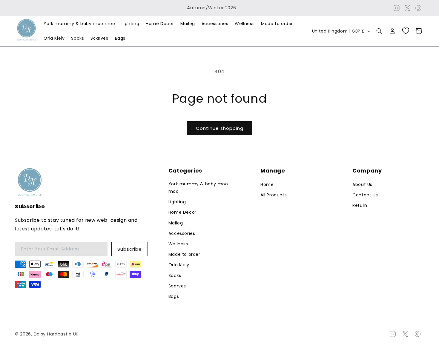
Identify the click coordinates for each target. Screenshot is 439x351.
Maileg (175, 223)
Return (359, 205)
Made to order (184, 254)
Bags (173, 296)
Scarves (177, 286)
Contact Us (365, 195)
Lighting (177, 202)
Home (267, 184)
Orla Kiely (178, 265)
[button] (379, 31)
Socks (174, 275)
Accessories (181, 233)
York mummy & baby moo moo (198, 187)
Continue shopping (219, 128)
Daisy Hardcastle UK (56, 334)
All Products (273, 195)
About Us (362, 184)
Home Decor (182, 212)
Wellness (178, 244)
